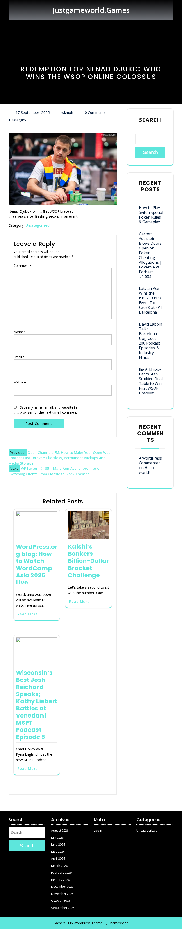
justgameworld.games (91, 10)
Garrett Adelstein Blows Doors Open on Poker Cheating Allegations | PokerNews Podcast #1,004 (150, 255)
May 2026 (58, 851)
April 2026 (58, 858)
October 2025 (60, 900)
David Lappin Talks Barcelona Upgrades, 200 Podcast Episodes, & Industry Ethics (150, 340)
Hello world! (146, 470)
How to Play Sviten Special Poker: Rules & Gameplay (151, 215)
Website (20, 382)
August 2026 (59, 830)
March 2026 (59, 865)
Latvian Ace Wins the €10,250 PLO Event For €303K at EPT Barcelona (151, 300)
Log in (98, 830)
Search (150, 120)
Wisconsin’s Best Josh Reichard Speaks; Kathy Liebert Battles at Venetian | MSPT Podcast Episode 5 (36, 705)
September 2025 (63, 907)
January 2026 (60, 879)
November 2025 (62, 893)
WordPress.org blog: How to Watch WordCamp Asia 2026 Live (36, 565)
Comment (23, 265)
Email (19, 357)
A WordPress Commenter (150, 460)
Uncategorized (37, 225)
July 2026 (57, 837)
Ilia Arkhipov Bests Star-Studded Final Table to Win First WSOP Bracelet (151, 381)
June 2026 (58, 844)
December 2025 (62, 886)
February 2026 (61, 872)
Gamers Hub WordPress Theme (78, 923)
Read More (27, 614)
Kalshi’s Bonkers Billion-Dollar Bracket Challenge (88, 560)
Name (20, 332)
